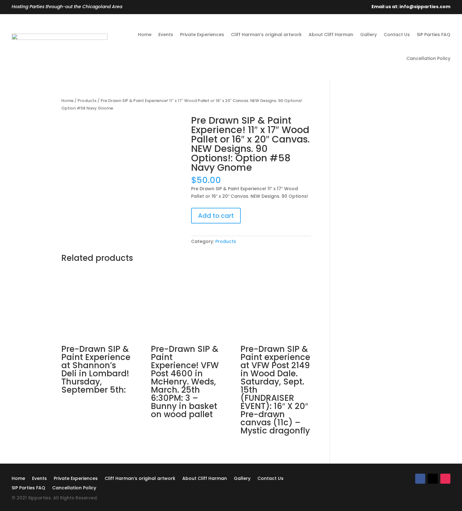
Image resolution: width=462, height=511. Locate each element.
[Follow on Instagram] (445, 479)
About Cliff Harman (331, 34)
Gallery (368, 34)
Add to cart (216, 215)
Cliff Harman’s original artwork (266, 34)
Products (87, 101)
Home (144, 34)
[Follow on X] (433, 479)
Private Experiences (202, 34)
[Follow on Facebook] (420, 479)
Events (165, 34)
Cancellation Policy (428, 58)
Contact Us (397, 34)
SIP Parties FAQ (433, 34)
